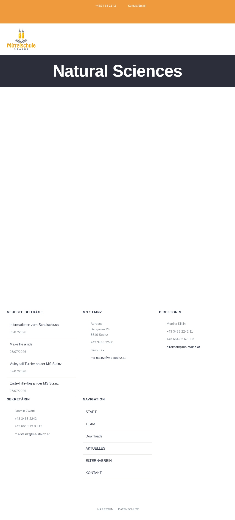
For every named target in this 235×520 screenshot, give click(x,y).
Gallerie (66, 142)
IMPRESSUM (105, 509)
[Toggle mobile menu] (226, 40)
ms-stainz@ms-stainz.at (108, 357)
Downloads (94, 436)
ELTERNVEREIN (99, 461)
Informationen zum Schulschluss (34, 325)
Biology (53, 142)
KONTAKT (94, 473)
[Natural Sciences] (60, 142)
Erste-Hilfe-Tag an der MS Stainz (34, 383)
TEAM (90, 424)
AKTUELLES (95, 448)
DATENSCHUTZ (128, 509)
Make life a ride (21, 344)
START (91, 412)
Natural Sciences (28, 194)
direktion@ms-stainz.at (183, 347)
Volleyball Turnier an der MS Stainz (36, 364)
